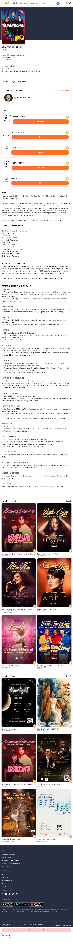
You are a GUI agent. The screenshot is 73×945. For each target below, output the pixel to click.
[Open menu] (2, 3)
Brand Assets (6, 867)
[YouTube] (10, 894)
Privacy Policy (56, 925)
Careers (4, 886)
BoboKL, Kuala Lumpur (17, 55)
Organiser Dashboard (8, 854)
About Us (4, 874)
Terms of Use (67, 925)
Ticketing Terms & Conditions (11, 864)
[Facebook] (6, 894)
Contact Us (5, 877)
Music (13, 68)
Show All (68, 501)
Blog (3, 883)
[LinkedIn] (17, 894)
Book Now (40, 121)
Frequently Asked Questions (10, 860)
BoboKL (4, 50)
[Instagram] (3, 894)
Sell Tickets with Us (8, 880)
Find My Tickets (7, 857)
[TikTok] (13, 894)
